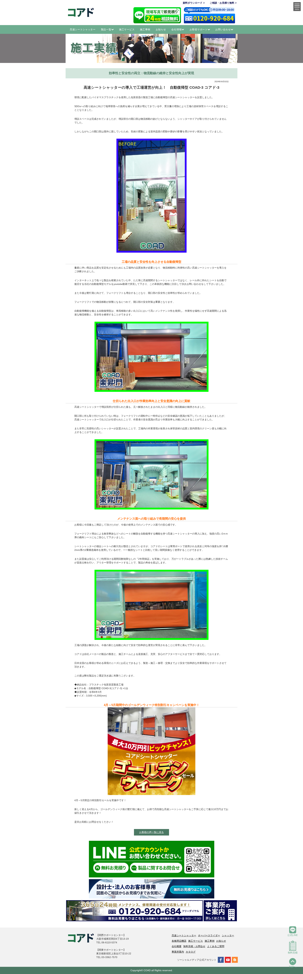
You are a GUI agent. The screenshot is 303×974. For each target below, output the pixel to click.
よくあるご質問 (215, 946)
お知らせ (161, 29)
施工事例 (145, 29)
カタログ (191, 951)
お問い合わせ (223, 29)
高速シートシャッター (83, 29)
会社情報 (176, 29)
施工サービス (126, 29)
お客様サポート (199, 29)
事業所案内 (178, 951)
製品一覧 (106, 29)
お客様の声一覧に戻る (151, 832)
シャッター (228, 935)
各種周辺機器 (179, 940)
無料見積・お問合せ (194, 946)
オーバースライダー (209, 935)
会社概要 (176, 946)
